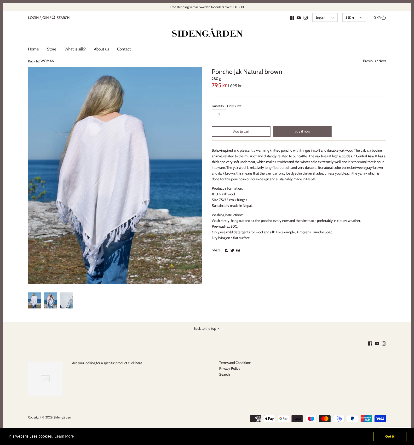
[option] (34, 300)
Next (382, 61)
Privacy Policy (229, 368)
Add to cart (241, 131)
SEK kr (349, 17)
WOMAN (47, 61)
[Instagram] (306, 17)
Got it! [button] (390, 436)
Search (224, 374)
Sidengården (62, 417)
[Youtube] (299, 17)
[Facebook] (292, 17)
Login (33, 18)
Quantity (227, 106)
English (320, 17)
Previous (369, 61)
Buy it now (302, 131)
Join (45, 18)
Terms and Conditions (235, 363)
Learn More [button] (64, 436)
